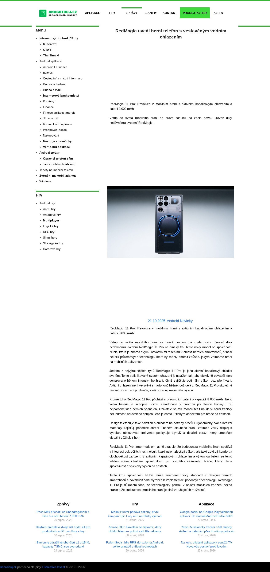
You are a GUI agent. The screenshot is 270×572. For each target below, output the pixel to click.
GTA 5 (47, 49)
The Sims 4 (51, 55)
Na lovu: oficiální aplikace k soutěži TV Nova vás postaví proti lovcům (206, 544)
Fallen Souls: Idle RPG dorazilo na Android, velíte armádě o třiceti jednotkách (135, 544)
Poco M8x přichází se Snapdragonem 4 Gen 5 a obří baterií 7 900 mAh (63, 514)
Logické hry (50, 226)
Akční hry (49, 209)
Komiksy (48, 101)
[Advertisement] (170, 69)
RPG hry (48, 231)
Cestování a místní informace (62, 78)
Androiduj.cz (8, 567)
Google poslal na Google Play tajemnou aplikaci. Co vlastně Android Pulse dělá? (206, 514)
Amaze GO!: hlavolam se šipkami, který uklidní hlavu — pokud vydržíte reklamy (135, 529)
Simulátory (50, 237)
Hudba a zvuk (52, 89)
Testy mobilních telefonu (59, 164)
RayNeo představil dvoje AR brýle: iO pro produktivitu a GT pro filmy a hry (63, 529)
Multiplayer (51, 220)
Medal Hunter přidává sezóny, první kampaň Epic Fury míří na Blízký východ (135, 514)
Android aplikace (50, 61)
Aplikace (92, 13)
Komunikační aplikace (57, 124)
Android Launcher (55, 67)
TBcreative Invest (53, 567)
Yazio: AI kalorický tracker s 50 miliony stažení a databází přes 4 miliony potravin (206, 529)
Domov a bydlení (54, 84)
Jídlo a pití (50, 118)
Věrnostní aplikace (56, 147)
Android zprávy (49, 152)
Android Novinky (180, 321)
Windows (45, 181)
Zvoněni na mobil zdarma (57, 175)
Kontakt (170, 13)
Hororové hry (52, 249)
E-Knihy (151, 13)
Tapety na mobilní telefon (56, 170)
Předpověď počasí (55, 129)
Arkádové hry (52, 214)
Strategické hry (53, 243)
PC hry (218, 13)
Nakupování (51, 135)
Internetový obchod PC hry (58, 38)
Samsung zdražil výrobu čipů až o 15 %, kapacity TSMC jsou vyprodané (63, 544)
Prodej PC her (195, 13)
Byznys (48, 72)
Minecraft (50, 44)
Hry (112, 13)
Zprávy (132, 13)
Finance (48, 107)
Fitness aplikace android (59, 112)
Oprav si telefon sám (58, 158)
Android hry (47, 203)
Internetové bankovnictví (61, 95)
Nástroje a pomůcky (57, 141)
